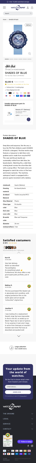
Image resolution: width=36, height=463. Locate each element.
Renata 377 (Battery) (23, 109)
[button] (32, 8)
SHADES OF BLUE (13, 19)
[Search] (31, 13)
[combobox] (18, 13)
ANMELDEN (17, 392)
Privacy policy (23, 396)
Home (4, 19)
